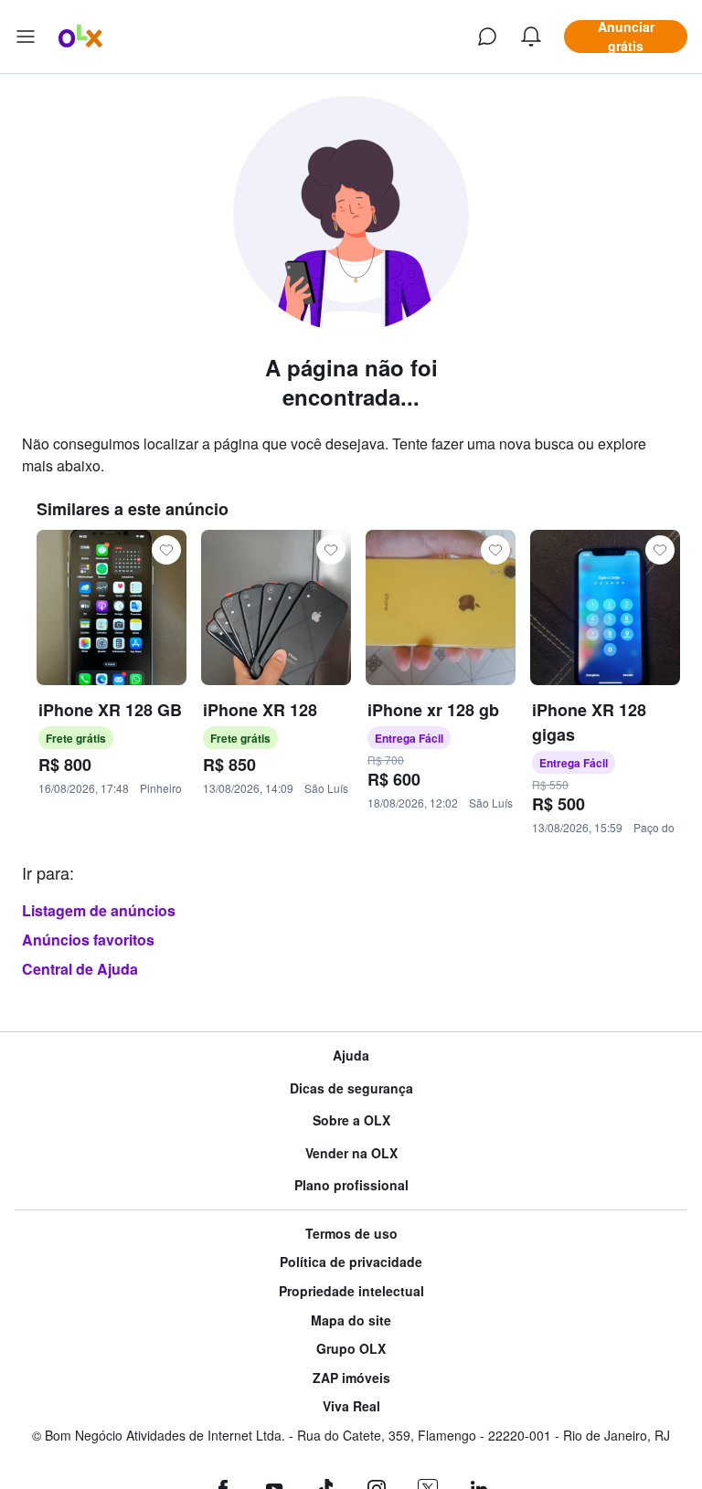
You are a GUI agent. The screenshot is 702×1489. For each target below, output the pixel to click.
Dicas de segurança (351, 1088)
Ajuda (351, 1055)
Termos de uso (351, 1233)
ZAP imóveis (351, 1378)
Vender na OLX (351, 1153)
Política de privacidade (351, 1262)
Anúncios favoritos (88, 939)
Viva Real (351, 1406)
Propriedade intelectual (351, 1291)
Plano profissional (351, 1185)
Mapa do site (351, 1320)
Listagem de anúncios (99, 910)
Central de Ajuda (80, 968)
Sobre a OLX (351, 1120)
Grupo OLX (351, 1348)
